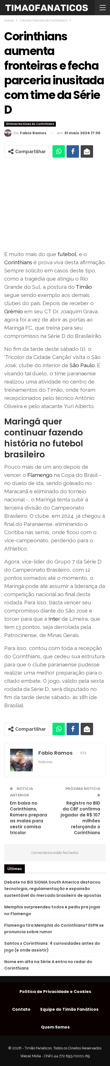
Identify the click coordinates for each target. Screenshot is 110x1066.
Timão (84, 287)
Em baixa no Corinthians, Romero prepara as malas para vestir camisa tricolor (28, 818)
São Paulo (82, 365)
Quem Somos (55, 1027)
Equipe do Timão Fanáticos (69, 1009)
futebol (67, 254)
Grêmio (13, 311)
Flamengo (39, 475)
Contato (21, 1009)
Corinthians (18, 262)
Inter (54, 619)
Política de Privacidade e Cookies (55, 991)
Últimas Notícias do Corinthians (30, 124)
